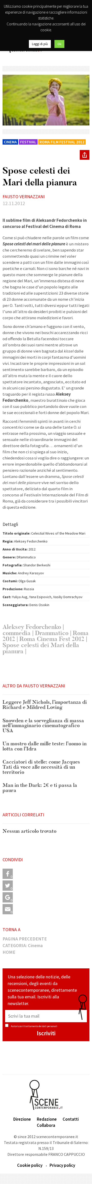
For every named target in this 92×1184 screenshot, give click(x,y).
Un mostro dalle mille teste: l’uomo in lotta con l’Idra (45, 746)
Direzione (22, 1119)
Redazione (47, 1119)
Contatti (71, 1119)
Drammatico (51, 633)
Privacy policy (62, 1165)
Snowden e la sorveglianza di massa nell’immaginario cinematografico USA (43, 726)
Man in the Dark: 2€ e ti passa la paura (40, 788)
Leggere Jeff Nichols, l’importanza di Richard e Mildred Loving (45, 705)
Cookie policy (29, 1165)
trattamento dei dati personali (40, 1026)
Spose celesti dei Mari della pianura (41, 648)
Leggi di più (40, 44)
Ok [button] (59, 44)
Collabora (46, 1125)
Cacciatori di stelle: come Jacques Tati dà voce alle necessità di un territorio (41, 767)
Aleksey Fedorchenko (32, 627)
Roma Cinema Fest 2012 (51, 639)
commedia (17, 633)
